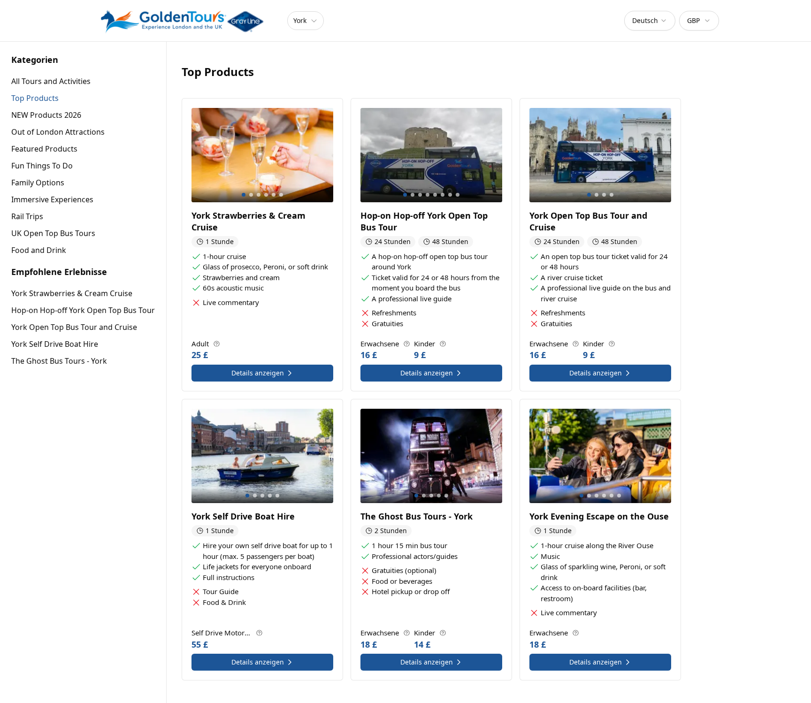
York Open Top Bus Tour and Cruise (74, 327)
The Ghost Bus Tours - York (59, 361)
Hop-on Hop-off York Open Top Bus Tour (83, 310)
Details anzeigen (257, 372)
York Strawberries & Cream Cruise (71, 293)
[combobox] (649, 21)
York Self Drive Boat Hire (54, 344)
